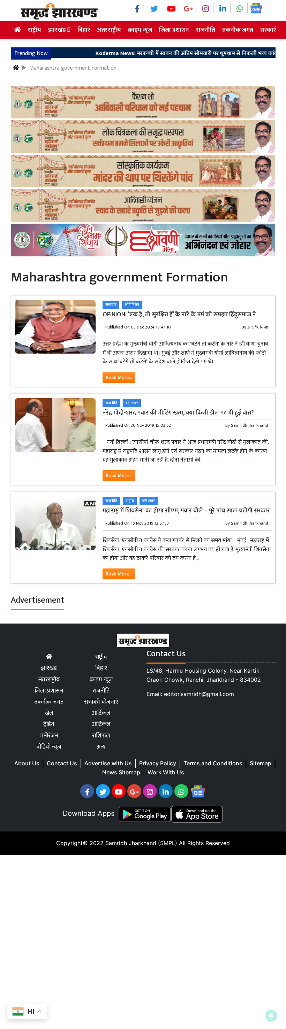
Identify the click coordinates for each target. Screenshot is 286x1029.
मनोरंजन (49, 736)
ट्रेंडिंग (48, 724)
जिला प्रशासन (174, 30)
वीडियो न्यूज (48, 747)
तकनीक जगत (237, 30)
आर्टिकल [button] (101, 724)
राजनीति (205, 30)
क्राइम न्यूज (140, 30)
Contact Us (62, 763)
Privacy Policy (157, 763)
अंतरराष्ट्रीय (109, 30)
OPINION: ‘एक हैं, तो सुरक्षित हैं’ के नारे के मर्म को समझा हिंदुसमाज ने (179, 314)
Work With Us (166, 772)
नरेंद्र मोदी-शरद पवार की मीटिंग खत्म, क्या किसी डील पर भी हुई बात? (178, 413)
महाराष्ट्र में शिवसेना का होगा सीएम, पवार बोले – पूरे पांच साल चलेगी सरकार (186, 510)
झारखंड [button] (57, 30)
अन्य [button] (101, 747)
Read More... (119, 377)
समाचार (110, 304)
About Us (26, 763)
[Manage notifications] (271, 1015)
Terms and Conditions (212, 763)
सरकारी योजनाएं (101, 702)
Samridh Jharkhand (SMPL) (141, 843)
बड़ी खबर (132, 403)
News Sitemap (121, 772)
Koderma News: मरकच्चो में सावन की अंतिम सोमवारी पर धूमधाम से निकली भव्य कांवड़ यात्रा (182, 53)
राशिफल (101, 736)
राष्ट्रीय (34, 30)
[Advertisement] (143, 941)
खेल (49, 713)
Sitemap (260, 763)
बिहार (83, 30)
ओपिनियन (132, 304)
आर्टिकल (101, 713)
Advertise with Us (108, 763)
